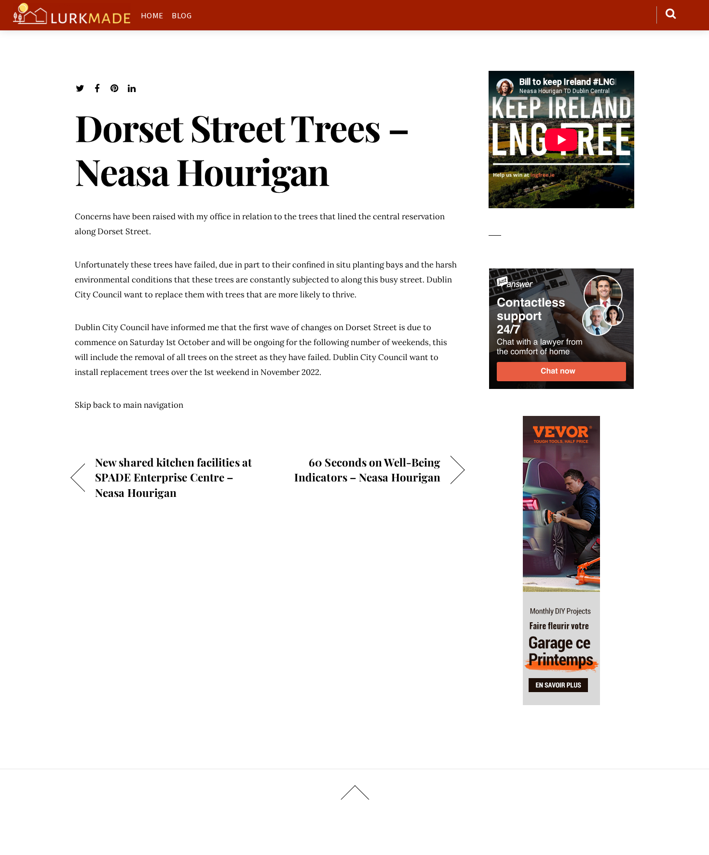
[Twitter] (80, 88)
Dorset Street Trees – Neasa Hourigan (242, 149)
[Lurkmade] (72, 19)
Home (152, 15)
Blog (181, 15)
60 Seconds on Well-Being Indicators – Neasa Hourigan (359, 469)
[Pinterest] (114, 88)
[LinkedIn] (132, 88)
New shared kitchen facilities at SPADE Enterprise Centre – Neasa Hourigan (173, 476)
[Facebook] (97, 88)
